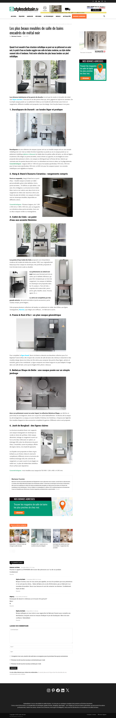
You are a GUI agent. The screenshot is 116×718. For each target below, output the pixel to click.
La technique (48, 16)
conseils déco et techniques (35, 705)
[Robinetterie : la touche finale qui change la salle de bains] (19, 536)
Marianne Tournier (16, 36)
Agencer (30, 16)
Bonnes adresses (79, 16)
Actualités (67, 16)
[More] (47, 40)
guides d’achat (48, 705)
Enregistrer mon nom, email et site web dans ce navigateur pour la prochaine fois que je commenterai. (40, 656)
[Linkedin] (99, 1)
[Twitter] (105, 1)
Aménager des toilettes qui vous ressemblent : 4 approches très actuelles (61, 545)
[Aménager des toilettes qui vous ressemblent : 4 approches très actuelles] (63, 536)
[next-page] (14, 551)
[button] (104, 16)
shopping (55, 705)
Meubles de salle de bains (30, 24)
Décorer (38, 16)
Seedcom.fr (20, 716)
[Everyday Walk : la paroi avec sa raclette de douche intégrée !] (41, 536)
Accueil (13, 16)
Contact (58, 489)
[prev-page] (11, 551)
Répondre (12, 574)
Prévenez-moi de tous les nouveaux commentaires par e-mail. (28, 660)
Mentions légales (102, 714)
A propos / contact (91, 714)
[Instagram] (96, 1)
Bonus (58, 16)
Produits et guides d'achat (16, 24)
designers (61, 707)
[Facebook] (93, 1)
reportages (62, 705)
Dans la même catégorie (18, 525)
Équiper (21, 16)
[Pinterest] (102, 1)
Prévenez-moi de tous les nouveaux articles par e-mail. (26, 664)
